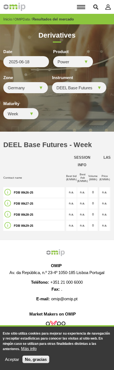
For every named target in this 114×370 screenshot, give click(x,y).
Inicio (7, 19)
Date (7, 51)
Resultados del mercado (53, 19)
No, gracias (36, 359)
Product (61, 51)
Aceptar (12, 359)
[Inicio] (14, 7)
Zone (8, 77)
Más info (29, 348)
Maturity (11, 103)
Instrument (62, 77)
